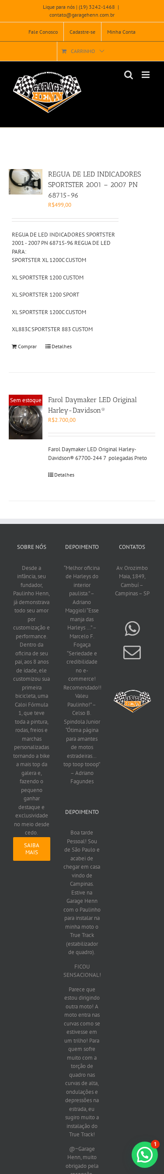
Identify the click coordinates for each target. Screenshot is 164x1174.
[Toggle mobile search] (128, 74)
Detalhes (62, 346)
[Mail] (132, 652)
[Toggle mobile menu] (146, 74)
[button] (145, 1155)
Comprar (27, 346)
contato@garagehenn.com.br (82, 14)
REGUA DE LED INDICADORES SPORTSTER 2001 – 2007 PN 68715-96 (94, 184)
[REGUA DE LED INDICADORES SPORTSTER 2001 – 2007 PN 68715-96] (25, 181)
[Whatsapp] (132, 628)
